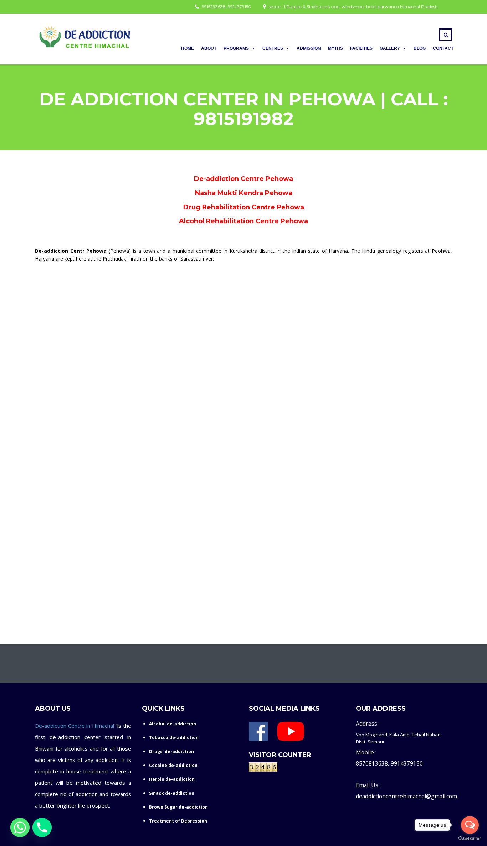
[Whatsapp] (20, 827)
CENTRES (272, 48)
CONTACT (443, 48)
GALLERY (390, 48)
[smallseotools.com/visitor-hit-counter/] (263, 768)
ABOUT (208, 48)
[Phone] (42, 827)
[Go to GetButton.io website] (469, 838)
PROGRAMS (236, 48)
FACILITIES (361, 48)
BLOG (420, 48)
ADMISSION (309, 48)
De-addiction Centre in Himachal (74, 725)
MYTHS (335, 48)
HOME (187, 48)
